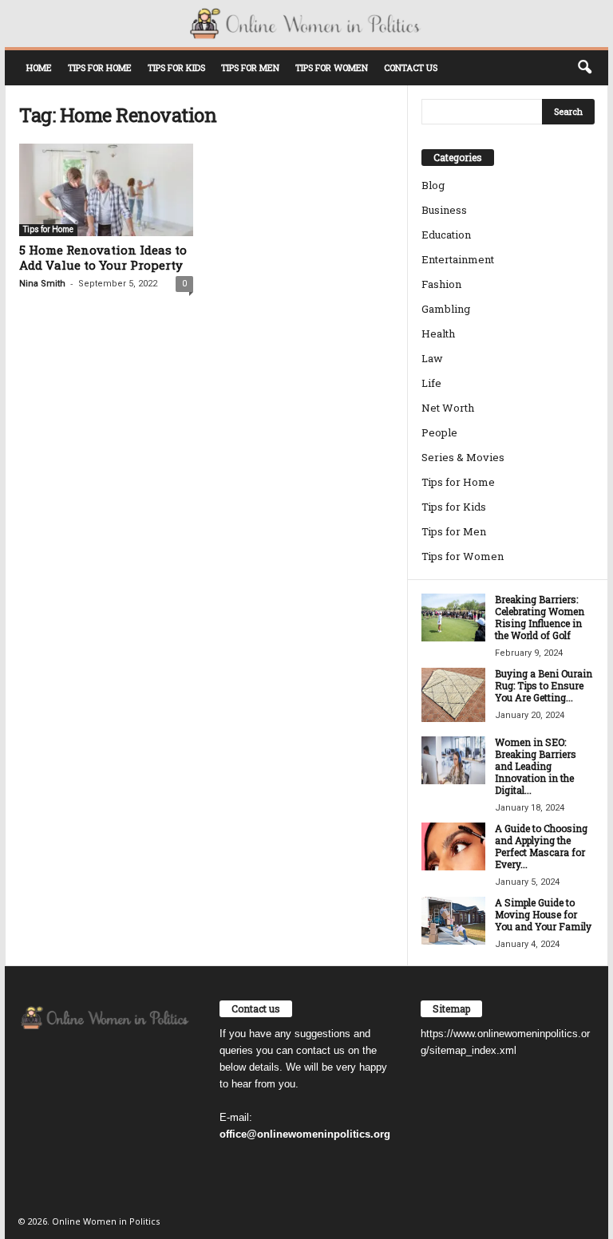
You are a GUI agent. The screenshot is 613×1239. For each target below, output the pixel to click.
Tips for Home (100, 67)
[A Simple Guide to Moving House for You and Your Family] (453, 921)
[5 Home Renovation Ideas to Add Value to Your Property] (106, 190)
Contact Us (410, 67)
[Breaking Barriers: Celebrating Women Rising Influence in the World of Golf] (453, 617)
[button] (584, 67)
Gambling (445, 309)
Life (431, 383)
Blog (433, 185)
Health (438, 333)
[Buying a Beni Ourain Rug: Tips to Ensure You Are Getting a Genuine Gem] (453, 694)
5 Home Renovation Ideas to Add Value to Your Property (103, 257)
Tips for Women (331, 67)
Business (444, 210)
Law (432, 358)
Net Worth (447, 408)
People (439, 432)
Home (39, 67)
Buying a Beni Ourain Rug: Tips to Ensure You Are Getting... (543, 685)
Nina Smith (42, 283)
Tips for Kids (176, 67)
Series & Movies (462, 457)
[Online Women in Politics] (306, 23)
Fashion (441, 284)
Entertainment (457, 259)
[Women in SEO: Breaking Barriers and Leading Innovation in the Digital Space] (453, 760)
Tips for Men (250, 67)
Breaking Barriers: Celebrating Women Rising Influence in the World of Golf (539, 617)
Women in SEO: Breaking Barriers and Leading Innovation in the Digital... (535, 766)
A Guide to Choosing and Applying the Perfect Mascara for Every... (541, 846)
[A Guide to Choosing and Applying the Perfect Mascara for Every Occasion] (453, 846)
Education (446, 234)
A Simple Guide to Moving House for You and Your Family (543, 914)
